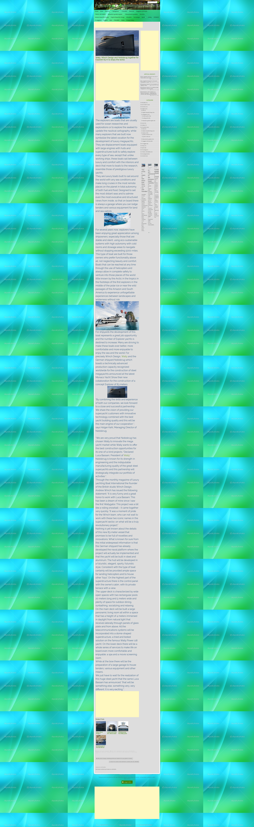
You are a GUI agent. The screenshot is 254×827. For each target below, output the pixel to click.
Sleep (143, 145)
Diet (111, 20)
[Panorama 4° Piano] (116, 8)
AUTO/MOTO (145, 104)
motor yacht (102, 751)
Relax (113, 752)
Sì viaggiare (98, 20)
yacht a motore (146, 134)
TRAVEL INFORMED (100, 14)
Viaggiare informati (141, 11)
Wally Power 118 (128, 752)
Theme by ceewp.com (129, 824)
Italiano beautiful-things (102, 17)
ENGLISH (131, 11)
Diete (122, 20)
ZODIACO (156, 17)
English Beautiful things (117, 17)
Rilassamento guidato (131, 14)
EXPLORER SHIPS (131, 751)
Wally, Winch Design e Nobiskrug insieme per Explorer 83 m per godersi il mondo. (114, 758)
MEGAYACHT (104, 752)
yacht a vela (145, 136)
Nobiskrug (109, 752)
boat (112, 751)
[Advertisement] (119, 25)
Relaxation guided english (115, 14)
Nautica (107, 11)
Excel (101, 11)
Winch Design (134, 752)
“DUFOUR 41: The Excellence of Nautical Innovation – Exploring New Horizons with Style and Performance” (149, 93)
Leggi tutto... (127, 782)
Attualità (128, 17)
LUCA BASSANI (98, 752)
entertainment (119, 751)
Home (96, 11)
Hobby (150, 17)
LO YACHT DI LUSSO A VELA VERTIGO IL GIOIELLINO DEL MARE (123, 761)
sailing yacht (145, 118)
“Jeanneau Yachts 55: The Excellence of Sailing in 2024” (149, 85)
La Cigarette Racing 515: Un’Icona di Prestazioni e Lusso (149, 81)
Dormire (142, 14)
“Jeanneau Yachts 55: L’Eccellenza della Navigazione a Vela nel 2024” (149, 88)
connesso (103, 769)
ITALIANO (124, 11)
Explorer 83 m (125, 751)
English (105, 20)
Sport (143, 17)
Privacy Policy (130, 20)
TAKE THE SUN (119, 752)
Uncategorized (145, 154)
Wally (124, 356)
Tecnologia (136, 17)
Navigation (116, 11)
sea (115, 752)
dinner (115, 751)
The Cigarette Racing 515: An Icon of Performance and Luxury (149, 77)
